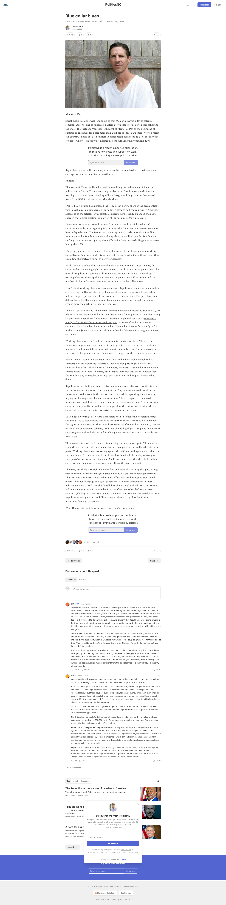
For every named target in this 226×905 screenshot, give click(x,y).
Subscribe (204, 4)
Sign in (217, 4)
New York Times (78, 187)
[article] (113, 794)
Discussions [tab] (85, 781)
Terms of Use (126, 849)
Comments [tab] (71, 579)
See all (70, 847)
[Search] (188, 4)
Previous (75, 560)
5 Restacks (96, 542)
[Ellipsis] (159, 604)
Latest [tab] (75, 781)
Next (152, 560)
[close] (138, 804)
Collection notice (130, 886)
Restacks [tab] (82, 579)
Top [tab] (68, 781)
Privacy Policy (133, 852)
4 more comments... (73, 768)
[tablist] (76, 579)
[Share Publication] (193, 4)
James (74, 603)
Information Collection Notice (112, 852)
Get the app (126, 893)
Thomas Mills (77, 26)
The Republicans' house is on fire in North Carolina (95, 788)
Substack (100, 899)
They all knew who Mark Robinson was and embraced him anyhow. (95, 792)
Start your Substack (106, 893)
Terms (119, 886)
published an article (99, 187)
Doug (73, 675)
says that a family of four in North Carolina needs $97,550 (110, 320)
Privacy (111, 886)
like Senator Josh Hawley (129, 455)
